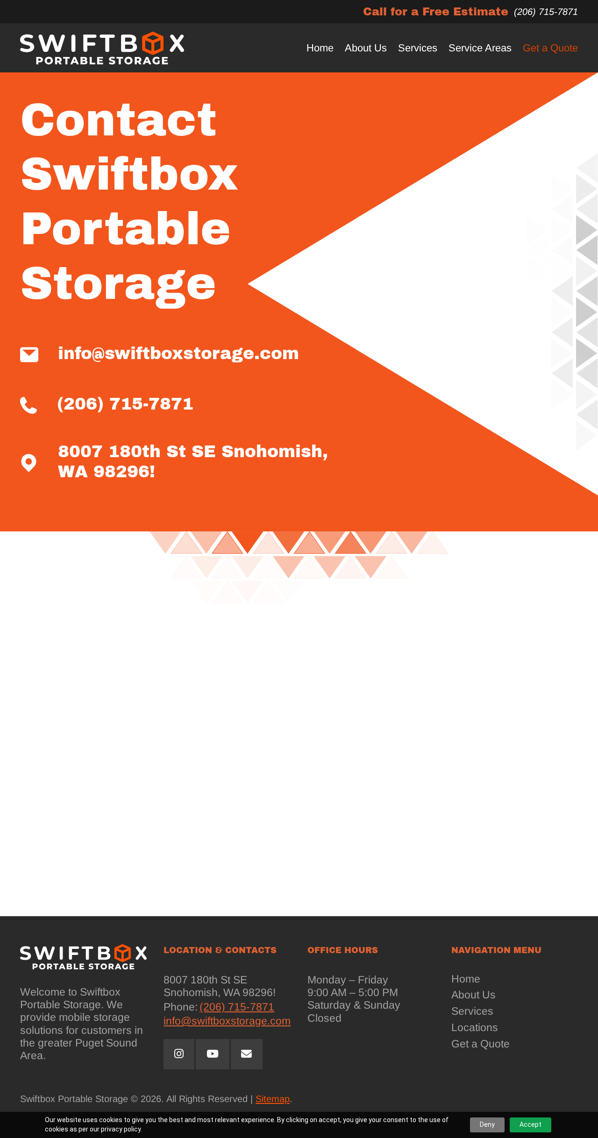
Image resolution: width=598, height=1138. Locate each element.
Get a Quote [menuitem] (550, 48)
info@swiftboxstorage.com (178, 353)
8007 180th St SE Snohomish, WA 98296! (193, 461)
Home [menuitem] (320, 48)
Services (472, 1011)
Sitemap (273, 1099)
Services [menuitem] (417, 48)
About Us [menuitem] (366, 48)
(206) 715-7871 (546, 11)
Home (465, 979)
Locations (474, 1027)
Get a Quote (480, 1044)
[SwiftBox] (102, 47)
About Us (473, 995)
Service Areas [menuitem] (480, 48)
